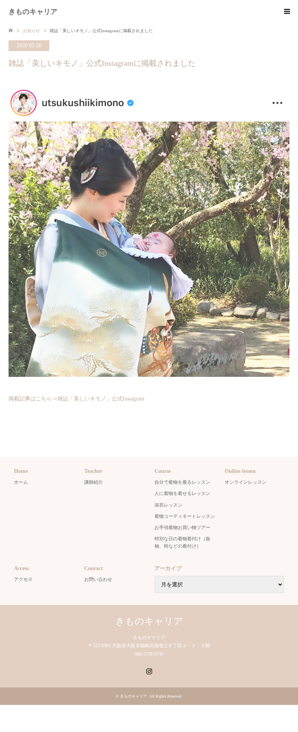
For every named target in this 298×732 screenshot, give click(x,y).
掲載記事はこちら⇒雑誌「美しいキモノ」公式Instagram (76, 399)
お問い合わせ (98, 579)
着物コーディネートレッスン (184, 516)
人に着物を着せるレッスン (182, 493)
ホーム (21, 482)
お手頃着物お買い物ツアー (182, 527)
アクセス (23, 579)
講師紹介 (93, 482)
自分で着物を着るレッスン (182, 482)
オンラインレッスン (246, 482)
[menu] (286, 11)
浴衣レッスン (168, 505)
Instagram (149, 670)
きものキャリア (33, 11)
